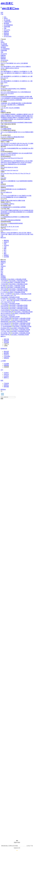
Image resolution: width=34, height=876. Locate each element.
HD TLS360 (4, 122)
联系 (2, 380)
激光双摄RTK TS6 (7, 81)
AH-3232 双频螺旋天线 (7, 197)
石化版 (23, 200)
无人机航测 (7, 20)
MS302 (16, 167)
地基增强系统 (23, 181)
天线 (5, 28)
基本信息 (6, 351)
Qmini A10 (15, 170)
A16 (7, 78)
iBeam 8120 (14, 158)
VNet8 (17, 181)
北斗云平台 (7, 30)
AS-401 (17, 226)
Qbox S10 (23, 173)
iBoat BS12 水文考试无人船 (10, 143)
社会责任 (6, 376)
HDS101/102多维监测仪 (7, 185)
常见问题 (6, 342)
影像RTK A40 (26, 76)
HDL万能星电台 (21, 88)
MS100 (4, 167)
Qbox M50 (3, 177)
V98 (31, 73)
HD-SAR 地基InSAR (6, 192)
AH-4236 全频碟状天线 (20, 197)
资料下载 (6, 339)
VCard (2, 174)
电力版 (7, 200)
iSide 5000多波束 (23, 148)
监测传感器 (7, 26)
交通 (5, 247)
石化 (5, 252)
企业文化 (6, 374)
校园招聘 (6, 365)
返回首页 (17, 850)
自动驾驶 (6, 256)
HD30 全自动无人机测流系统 (14, 100)
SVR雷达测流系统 (27, 103)
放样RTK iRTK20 (20, 66)
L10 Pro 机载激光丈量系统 (8, 114)
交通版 (19, 200)
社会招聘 (6, 363)
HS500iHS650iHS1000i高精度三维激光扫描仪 (19, 122)
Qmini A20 (9, 170)
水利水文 (6, 245)
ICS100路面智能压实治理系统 (9, 216)
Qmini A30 (3, 170)
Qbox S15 (17, 173)
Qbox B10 (5, 173)
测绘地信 (6, 240)
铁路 (5, 248)
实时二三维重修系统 (18, 104)
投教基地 (6, 358)
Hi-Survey (6, 85)
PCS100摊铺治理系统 (23, 216)
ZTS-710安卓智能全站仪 (24, 92)
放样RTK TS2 (26, 81)
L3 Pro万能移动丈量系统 (9, 132)
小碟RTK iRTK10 (9, 68)
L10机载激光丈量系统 (21, 114)
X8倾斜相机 (4, 103)
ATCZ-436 (3, 226)
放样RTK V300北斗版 (7, 232)
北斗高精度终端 (8, 25)
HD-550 (13, 155)
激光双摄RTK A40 (7, 76)
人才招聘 (3, 360)
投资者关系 (4, 348)
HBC (2, 85)
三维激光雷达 (7, 21)
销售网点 (6, 385)
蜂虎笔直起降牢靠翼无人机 (21, 98)
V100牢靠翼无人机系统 (22, 96)
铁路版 (2, 200)
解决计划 (3, 237)
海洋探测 (6, 23)
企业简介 (6, 372)
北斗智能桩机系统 (6, 207)
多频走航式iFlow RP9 (8, 161)
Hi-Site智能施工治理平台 (7, 203)
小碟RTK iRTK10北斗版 (14, 234)
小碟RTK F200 (26, 73)
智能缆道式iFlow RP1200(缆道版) (17, 164)
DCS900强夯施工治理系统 (18, 207)
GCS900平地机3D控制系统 (14, 212)
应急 (5, 243)
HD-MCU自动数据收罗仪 (19, 189)
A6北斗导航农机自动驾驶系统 (11, 220)
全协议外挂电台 (12, 88)
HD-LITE (8, 155)
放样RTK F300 (11, 73)
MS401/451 (11, 167)
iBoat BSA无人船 (23, 145)
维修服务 (6, 340)
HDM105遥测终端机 (6, 189)
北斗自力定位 (7, 36)
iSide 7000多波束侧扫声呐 (9, 148)
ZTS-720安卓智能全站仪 (9, 92)
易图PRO (3, 111)
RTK (5, 17)
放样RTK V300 (18, 71)
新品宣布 (3, 389)
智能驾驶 (6, 34)
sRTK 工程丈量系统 (21, 63)
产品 (2, 14)
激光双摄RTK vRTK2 (8, 66)
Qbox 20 (28, 173)
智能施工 (6, 255)
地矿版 (15, 200)
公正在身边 (7, 356)
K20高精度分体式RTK (7, 140)
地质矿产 (6, 242)
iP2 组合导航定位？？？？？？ (9, 229)
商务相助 (6, 386)
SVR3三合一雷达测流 (7, 104)
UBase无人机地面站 (14, 107)
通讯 (5, 253)
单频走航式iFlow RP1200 (23, 161)
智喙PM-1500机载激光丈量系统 (21, 117)
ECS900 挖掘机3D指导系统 (10, 210)
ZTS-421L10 (4, 93)
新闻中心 (6, 377)
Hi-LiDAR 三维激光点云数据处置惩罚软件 (12, 137)
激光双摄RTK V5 (7, 71)
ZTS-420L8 (11, 93)
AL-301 (13, 226)
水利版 (11, 200)
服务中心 (3, 336)
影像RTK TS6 (18, 81)
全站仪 (6, 18)
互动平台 (6, 354)
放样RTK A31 (18, 76)
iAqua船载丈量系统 (6, 128)
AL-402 (8, 226)
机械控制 (6, 31)
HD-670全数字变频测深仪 (9, 153)
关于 (2, 370)
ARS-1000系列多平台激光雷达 (22, 119)
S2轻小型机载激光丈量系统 (18, 116)
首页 (2, 12)
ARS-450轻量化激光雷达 (14, 103)
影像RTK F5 (18, 73)
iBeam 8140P (6, 158)
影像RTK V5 (25, 71)
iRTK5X (17, 68)
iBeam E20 (20, 158)
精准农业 (6, 33)
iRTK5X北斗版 (25, 234)
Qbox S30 (12, 173)
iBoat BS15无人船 (13, 145)
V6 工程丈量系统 (7, 63)
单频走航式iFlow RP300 (18, 162)
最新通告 (6, 353)
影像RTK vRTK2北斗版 (19, 232)
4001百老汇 (7, 3)
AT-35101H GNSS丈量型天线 (9, 195)
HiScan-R (3, 125)
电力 (5, 250)
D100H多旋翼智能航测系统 (8, 96)
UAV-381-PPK (4, 107)
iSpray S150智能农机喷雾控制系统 (12, 223)
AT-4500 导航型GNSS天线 (24, 195)
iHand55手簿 (4, 88)
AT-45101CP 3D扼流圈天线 (8, 181)
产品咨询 (6, 383)
